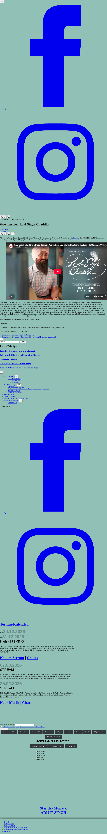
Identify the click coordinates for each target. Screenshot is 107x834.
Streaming (68, 732)
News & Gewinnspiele (11, 401)
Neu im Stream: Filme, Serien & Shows (17, 398)
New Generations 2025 (9, 359)
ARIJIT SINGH (53, 813)
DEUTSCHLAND (38, 746)
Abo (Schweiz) (13, 382)
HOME (6, 822)
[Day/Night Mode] (3, 216)
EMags (59, 732)
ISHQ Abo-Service (99, 732)
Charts (32, 658)
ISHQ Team (4, 229)
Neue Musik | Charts (16, 703)
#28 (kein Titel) (9, 824)
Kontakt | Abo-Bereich (53, 736)
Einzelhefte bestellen (15, 392)
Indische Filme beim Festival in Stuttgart (17, 351)
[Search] (8, 216)
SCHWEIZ (71, 746)
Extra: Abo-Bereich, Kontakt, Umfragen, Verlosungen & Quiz (28, 389)
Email (87, 732)
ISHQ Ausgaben (9, 826)
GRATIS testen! (9, 377)
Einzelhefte (48, 732)
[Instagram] (55, 213)
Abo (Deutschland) (14, 379)
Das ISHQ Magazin (10, 385)
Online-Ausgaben (14, 391)
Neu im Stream (12, 658)
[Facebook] (55, 107)
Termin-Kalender (9, 396)
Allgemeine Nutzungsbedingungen (15, 827)
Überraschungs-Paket (9, 732)
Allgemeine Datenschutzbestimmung (16, 829)
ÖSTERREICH (56, 746)
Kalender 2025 (36, 732)
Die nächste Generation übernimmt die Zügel (19, 368)
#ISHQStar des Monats (16, 387)
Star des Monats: (53, 808)
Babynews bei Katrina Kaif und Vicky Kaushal (20, 355)
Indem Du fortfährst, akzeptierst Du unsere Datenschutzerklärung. (24, 727)
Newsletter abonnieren (7, 724)
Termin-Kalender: (14, 624)
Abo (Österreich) (14, 380)
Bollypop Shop (9, 394)
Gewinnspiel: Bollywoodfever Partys (15, 364)
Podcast (78, 732)
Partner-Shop (23, 732)
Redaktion (7, 831)
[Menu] (2, 1)
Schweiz (76, 238)
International (12, 403)
